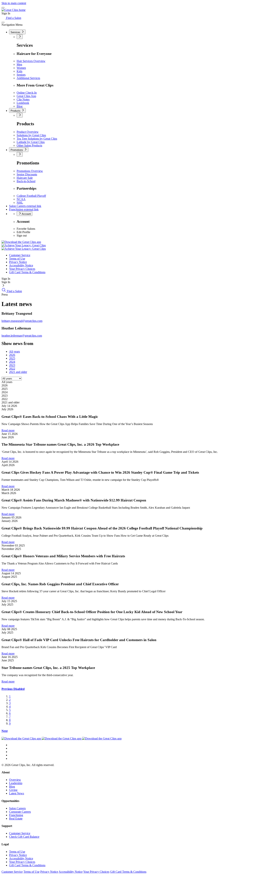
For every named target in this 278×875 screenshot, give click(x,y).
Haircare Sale (25, 177)
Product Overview (28, 131)
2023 (12, 365)
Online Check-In (27, 92)
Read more (8, 430)
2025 (12, 358)
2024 (12, 361)
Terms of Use (17, 258)
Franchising (24, 209)
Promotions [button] (17, 150)
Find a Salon (13, 17)
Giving (13, 790)
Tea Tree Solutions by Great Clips (37, 138)
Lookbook (23, 102)
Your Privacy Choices (22, 268)
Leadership (15, 783)
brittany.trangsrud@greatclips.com (22, 320)
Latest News (16, 793)
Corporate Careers (20, 811)
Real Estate (16, 818)
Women (21, 67)
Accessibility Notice (21, 265)
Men (19, 64)
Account (26, 214)
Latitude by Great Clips (31, 142)
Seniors (21, 74)
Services (16, 32)
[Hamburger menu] (3, 7)
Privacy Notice (18, 262)
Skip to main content (14, 3)
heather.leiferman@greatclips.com (22, 335)
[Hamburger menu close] (3, 22)
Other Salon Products (29, 145)
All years (14, 351)
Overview (15, 779)
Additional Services (28, 78)
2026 (12, 355)
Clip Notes (23, 99)
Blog (20, 106)
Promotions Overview (30, 171)
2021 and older (18, 372)
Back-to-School (26, 181)
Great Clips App (26, 96)
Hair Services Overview (31, 61)
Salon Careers (25, 206)
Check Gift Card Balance (24, 836)
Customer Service (19, 255)
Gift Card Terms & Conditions (27, 272)
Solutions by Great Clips (31, 135)
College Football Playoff (31, 195)
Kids (19, 71)
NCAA (21, 199)
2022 (12, 368)
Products (16, 110)
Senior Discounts (27, 174)
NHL (20, 202)
